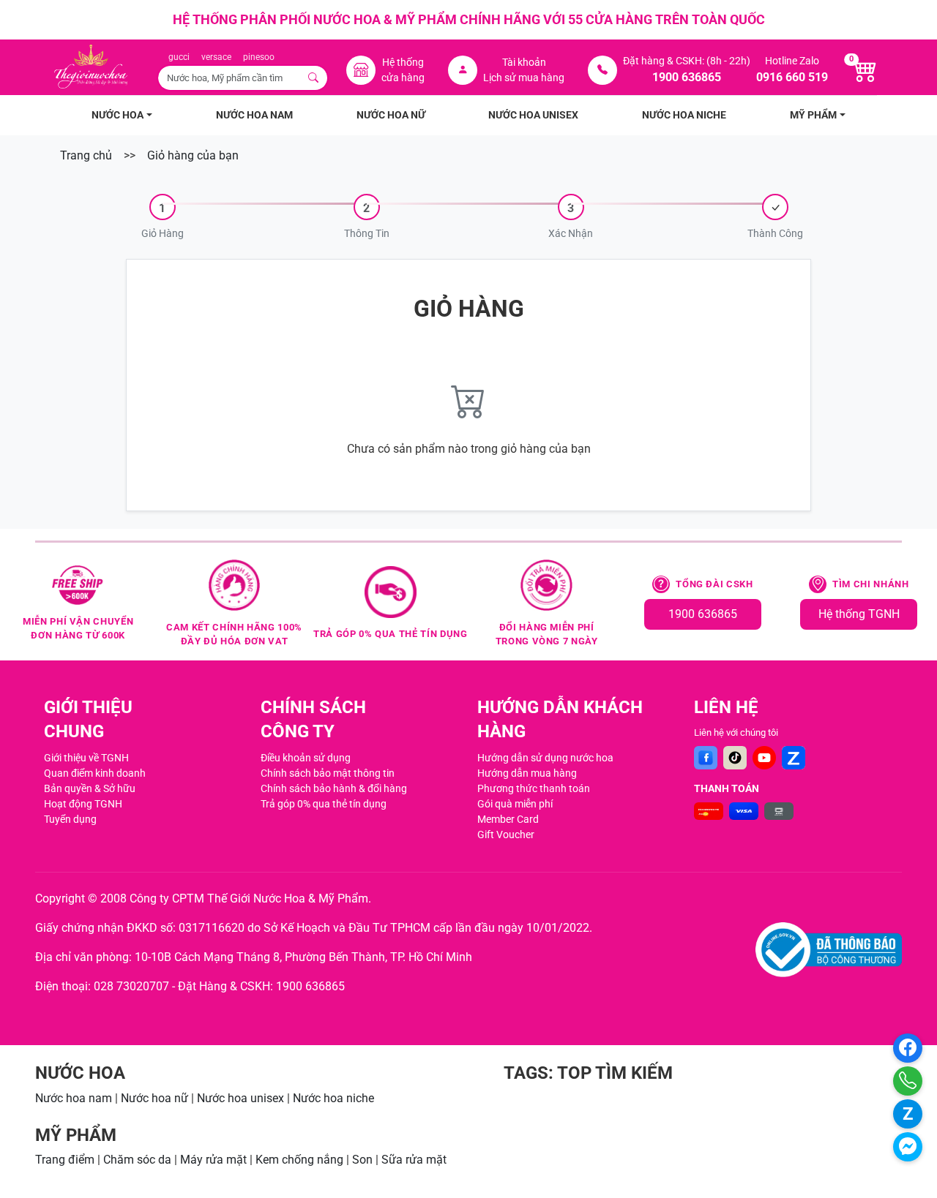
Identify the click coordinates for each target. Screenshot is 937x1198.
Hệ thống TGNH (859, 614)
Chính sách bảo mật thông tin (328, 773)
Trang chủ (86, 155)
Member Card (508, 819)
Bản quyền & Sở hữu (89, 788)
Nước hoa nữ (154, 1098)
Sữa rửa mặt (414, 1160)
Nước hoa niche (333, 1098)
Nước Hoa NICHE (684, 115)
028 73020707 (131, 986)
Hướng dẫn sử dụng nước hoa (545, 758)
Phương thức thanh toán (533, 788)
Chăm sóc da (137, 1160)
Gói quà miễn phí (515, 804)
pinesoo (259, 57)
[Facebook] (705, 757)
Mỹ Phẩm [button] (813, 115)
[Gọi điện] (907, 1081)
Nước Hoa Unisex (533, 115)
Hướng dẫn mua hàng (527, 773)
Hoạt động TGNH (83, 804)
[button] (162, 218)
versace (216, 57)
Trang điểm (64, 1160)
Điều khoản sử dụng (306, 758)
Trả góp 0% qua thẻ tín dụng (324, 804)
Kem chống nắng (299, 1160)
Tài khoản (524, 62)
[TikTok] (735, 757)
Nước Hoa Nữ (390, 115)
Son (362, 1160)
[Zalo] (793, 757)
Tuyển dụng (70, 819)
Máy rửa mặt (213, 1160)
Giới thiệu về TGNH (86, 758)
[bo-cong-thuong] (828, 949)
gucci (179, 57)
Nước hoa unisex (240, 1098)
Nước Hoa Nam (254, 115)
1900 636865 (702, 614)
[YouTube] (764, 757)
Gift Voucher (505, 834)
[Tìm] (314, 77)
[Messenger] (907, 1146)
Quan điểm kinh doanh (95, 773)
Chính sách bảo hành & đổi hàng (334, 788)
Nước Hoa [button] (117, 115)
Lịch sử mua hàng (523, 77)
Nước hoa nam (73, 1098)
